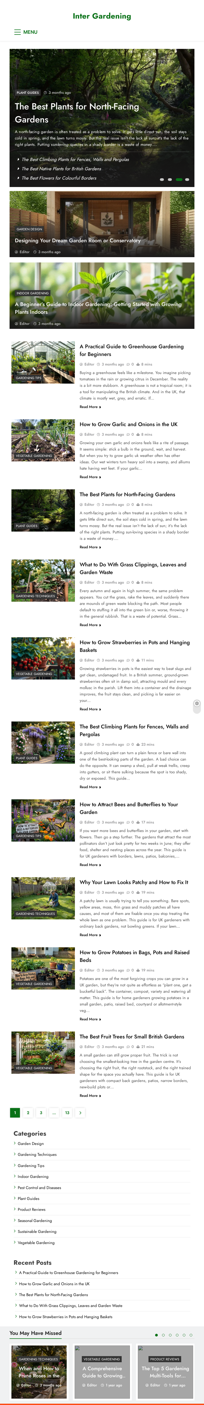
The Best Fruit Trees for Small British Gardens (132, 1037)
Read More (89, 406)
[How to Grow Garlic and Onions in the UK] (43, 440)
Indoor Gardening (33, 293)
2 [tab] (170, 181)
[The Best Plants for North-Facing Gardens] (43, 510)
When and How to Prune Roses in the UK (39, 1375)
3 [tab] (178, 181)
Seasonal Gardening (35, 1221)
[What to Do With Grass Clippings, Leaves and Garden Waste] (43, 580)
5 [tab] (184, 1335)
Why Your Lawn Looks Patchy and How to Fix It (66, 159)
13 (67, 1113)
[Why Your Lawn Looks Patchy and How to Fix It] (43, 898)
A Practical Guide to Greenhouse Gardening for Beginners (68, 1273)
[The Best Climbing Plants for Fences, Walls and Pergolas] (43, 742)
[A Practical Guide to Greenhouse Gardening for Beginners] (43, 362)
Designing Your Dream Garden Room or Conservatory (78, 240)
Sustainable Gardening (37, 1231)
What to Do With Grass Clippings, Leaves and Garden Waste (82, 113)
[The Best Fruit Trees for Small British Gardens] (43, 1053)
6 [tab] (191, 1335)
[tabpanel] (102, 118)
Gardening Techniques (36, 92)
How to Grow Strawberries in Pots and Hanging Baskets (65, 1317)
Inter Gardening (102, 16)
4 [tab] (186, 181)
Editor (24, 251)
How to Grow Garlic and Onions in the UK (128, 424)
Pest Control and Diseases (39, 1188)
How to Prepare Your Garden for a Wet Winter (66, 168)
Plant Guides (26, 526)
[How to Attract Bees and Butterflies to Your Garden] (43, 820)
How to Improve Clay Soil (46, 178)
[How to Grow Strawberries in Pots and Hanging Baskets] (43, 658)
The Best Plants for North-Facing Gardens (127, 494)
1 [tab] (162, 181)
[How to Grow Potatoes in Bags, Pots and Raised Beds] (43, 968)
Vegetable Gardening (34, 455)
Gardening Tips (28, 378)
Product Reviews (31, 1209)
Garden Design (29, 229)
